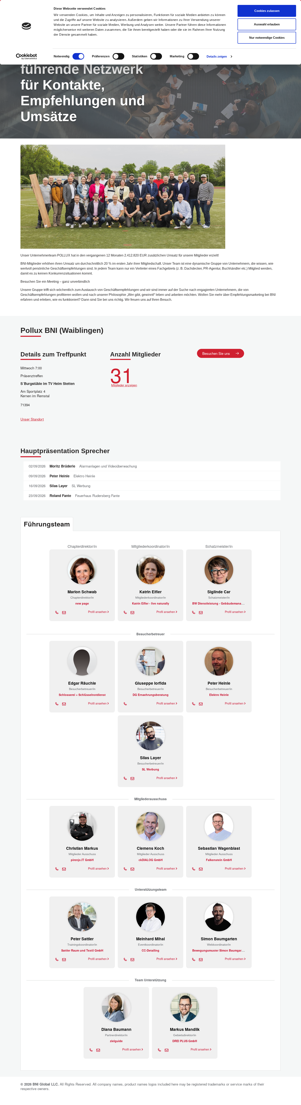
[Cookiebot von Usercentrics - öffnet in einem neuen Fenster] (26, 56)
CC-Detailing (150, 950)
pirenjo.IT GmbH (82, 860)
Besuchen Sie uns (216, 353)
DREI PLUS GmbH (184, 1041)
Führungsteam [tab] (47, 524)
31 (123, 375)
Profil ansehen (98, 612)
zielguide (116, 1041)
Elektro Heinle (219, 695)
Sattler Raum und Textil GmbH (82, 950)
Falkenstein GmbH (219, 860)
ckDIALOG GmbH (151, 860)
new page (82, 603)
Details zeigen (217, 56)
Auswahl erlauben (267, 24)
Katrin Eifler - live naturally (150, 603)
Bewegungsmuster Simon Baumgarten (219, 950)
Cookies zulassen (267, 10)
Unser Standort (32, 419)
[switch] (118, 56)
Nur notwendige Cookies (267, 37)
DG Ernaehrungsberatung (151, 695)
